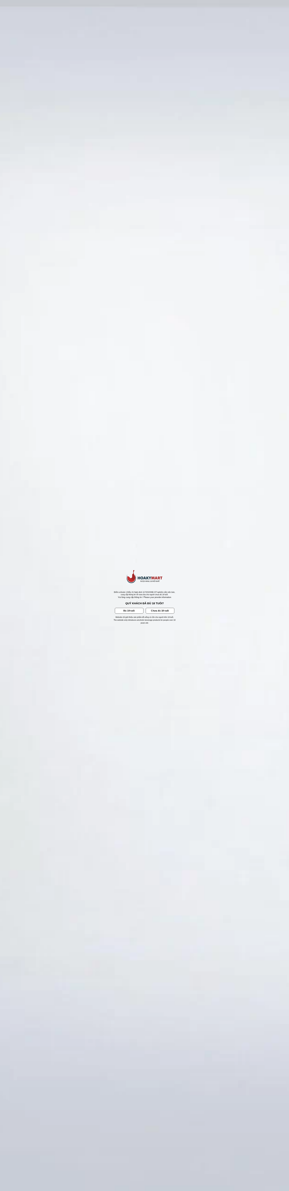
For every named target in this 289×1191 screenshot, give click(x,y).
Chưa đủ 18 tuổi (160, 610)
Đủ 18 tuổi (129, 610)
